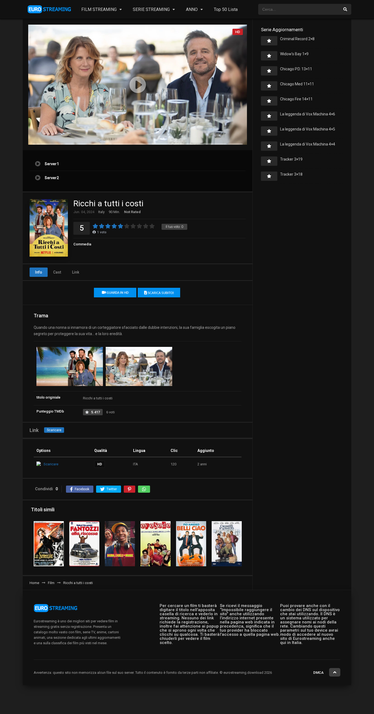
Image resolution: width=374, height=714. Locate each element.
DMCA (318, 673)
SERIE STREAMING (151, 9)
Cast (57, 272)
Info (38, 272)
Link (75, 272)
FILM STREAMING (99, 9)
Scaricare (54, 430)
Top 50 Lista (226, 9)
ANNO (192, 9)
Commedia (82, 244)
